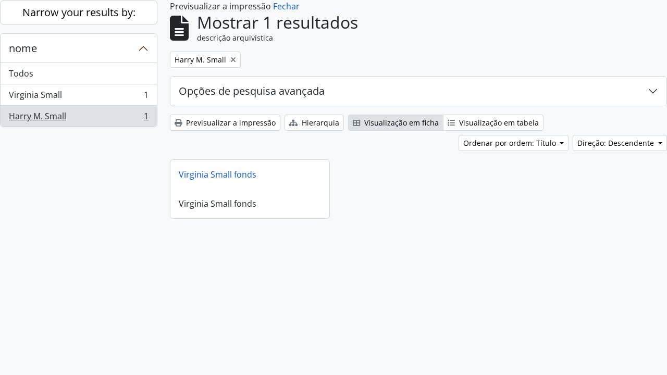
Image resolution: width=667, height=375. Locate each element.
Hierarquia (319, 123)
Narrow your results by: (78, 12)
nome (23, 48)
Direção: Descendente (616, 143)
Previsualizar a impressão (230, 123)
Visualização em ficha (400, 123)
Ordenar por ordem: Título (510, 143)
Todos (21, 73)
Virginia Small (78, 97)
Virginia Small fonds (217, 174)
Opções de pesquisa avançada (252, 91)
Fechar (286, 6)
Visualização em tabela (498, 123)
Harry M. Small (78, 118)
